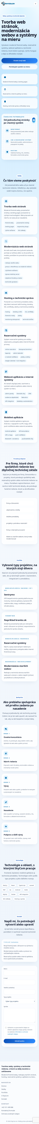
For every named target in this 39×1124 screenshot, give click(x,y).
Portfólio (4, 1092)
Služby (3, 1089)
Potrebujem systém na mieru (19, 67)
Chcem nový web (19, 61)
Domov (3, 1086)
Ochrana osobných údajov (10, 1114)
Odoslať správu (19, 1041)
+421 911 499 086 (7, 1107)
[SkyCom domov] (8, 4)
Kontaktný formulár (8, 1111)
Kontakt (4, 1099)
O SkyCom (5, 1096)
